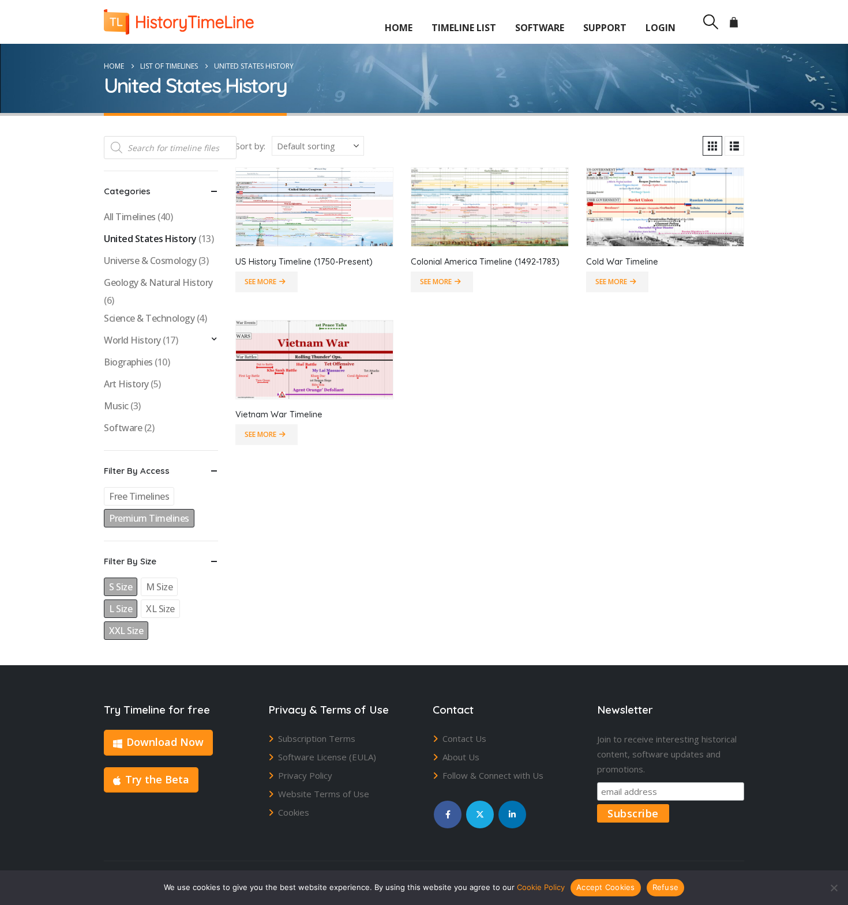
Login (661, 27)
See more (260, 281)
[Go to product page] (314, 207)
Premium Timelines (149, 518)
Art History (126, 384)
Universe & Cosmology (150, 260)
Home (398, 27)
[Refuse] (833, 887)
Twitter (480, 814)
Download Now (165, 742)
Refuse (665, 887)
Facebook (447, 814)
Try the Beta (157, 779)
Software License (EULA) (327, 757)
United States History (150, 238)
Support (604, 27)
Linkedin (512, 814)
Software (539, 27)
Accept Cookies (605, 887)
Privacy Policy (305, 775)
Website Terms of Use (323, 794)
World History (132, 340)
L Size (120, 608)
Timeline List (463, 27)
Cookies (293, 812)
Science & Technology (149, 318)
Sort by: (250, 146)
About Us (460, 757)
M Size (159, 586)
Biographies (128, 362)
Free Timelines (139, 496)
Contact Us (464, 738)
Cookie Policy (541, 887)
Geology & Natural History (158, 282)
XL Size (160, 608)
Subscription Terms (316, 738)
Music (116, 405)
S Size (120, 586)
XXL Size (126, 630)
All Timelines (130, 216)
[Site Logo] (179, 22)
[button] (710, 21)
